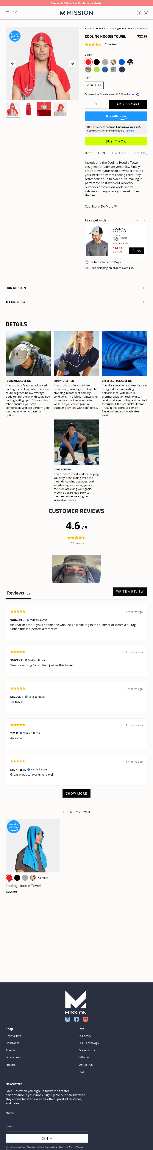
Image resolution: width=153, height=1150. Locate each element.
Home (88, 28)
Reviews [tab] (18, 593)
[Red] (9, 878)
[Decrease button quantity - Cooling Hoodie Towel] (89, 104)
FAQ (81, 1071)
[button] (76, 569)
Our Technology (89, 1043)
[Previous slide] (138, 221)
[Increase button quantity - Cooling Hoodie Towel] (102, 104)
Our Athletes (87, 1050)
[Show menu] (7, 13)
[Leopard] (33, 878)
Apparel (10, 1064)
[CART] (145, 13)
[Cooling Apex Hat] (97, 240)
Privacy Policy (58, 1147)
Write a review (130, 591)
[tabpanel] (76, 703)
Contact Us (86, 1064)
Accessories (13, 1057)
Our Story (85, 1036)
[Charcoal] (25, 878)
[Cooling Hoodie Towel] (33, 845)
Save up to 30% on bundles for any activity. (76, 3)
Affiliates (84, 1057)
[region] (76, 416)
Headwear (12, 1043)
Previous (12, 63)
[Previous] (7, 3)
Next (72, 63)
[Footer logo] (76, 1002)
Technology (16, 301)
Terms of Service (76, 1147)
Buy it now (116, 141)
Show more (76, 793)
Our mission (16, 287)
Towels (10, 1050)
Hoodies (101, 28)
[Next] (145, 3)
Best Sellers (13, 1036)
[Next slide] (144, 221)
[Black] (17, 878)
